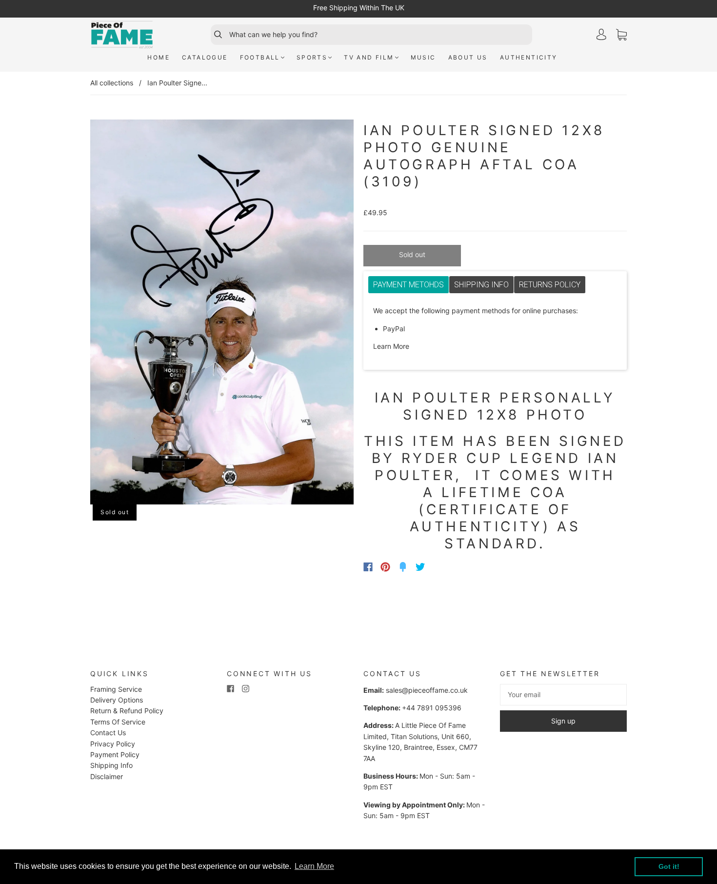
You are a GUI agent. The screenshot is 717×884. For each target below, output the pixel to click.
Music (423, 57)
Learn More (391, 346)
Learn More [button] (314, 866)
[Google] (440, 567)
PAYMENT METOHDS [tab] (408, 284)
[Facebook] (368, 567)
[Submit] (214, 34)
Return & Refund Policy (126, 710)
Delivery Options (116, 700)
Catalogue (205, 57)
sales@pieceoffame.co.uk (427, 690)
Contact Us (108, 732)
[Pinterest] (385, 567)
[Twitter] (420, 567)
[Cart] (621, 35)
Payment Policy (114, 754)
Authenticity (529, 57)
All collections (111, 83)
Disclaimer (106, 776)
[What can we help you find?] (379, 34)
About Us (468, 57)
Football (260, 57)
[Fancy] (403, 567)
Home (158, 57)
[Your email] (563, 694)
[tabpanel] (495, 329)
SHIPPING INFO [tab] (481, 284)
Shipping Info (111, 765)
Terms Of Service (117, 722)
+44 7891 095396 (431, 707)
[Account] (601, 34)
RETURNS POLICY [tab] (549, 284)
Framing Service (116, 689)
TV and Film (369, 57)
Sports (312, 57)
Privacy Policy (112, 744)
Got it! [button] (668, 866)
